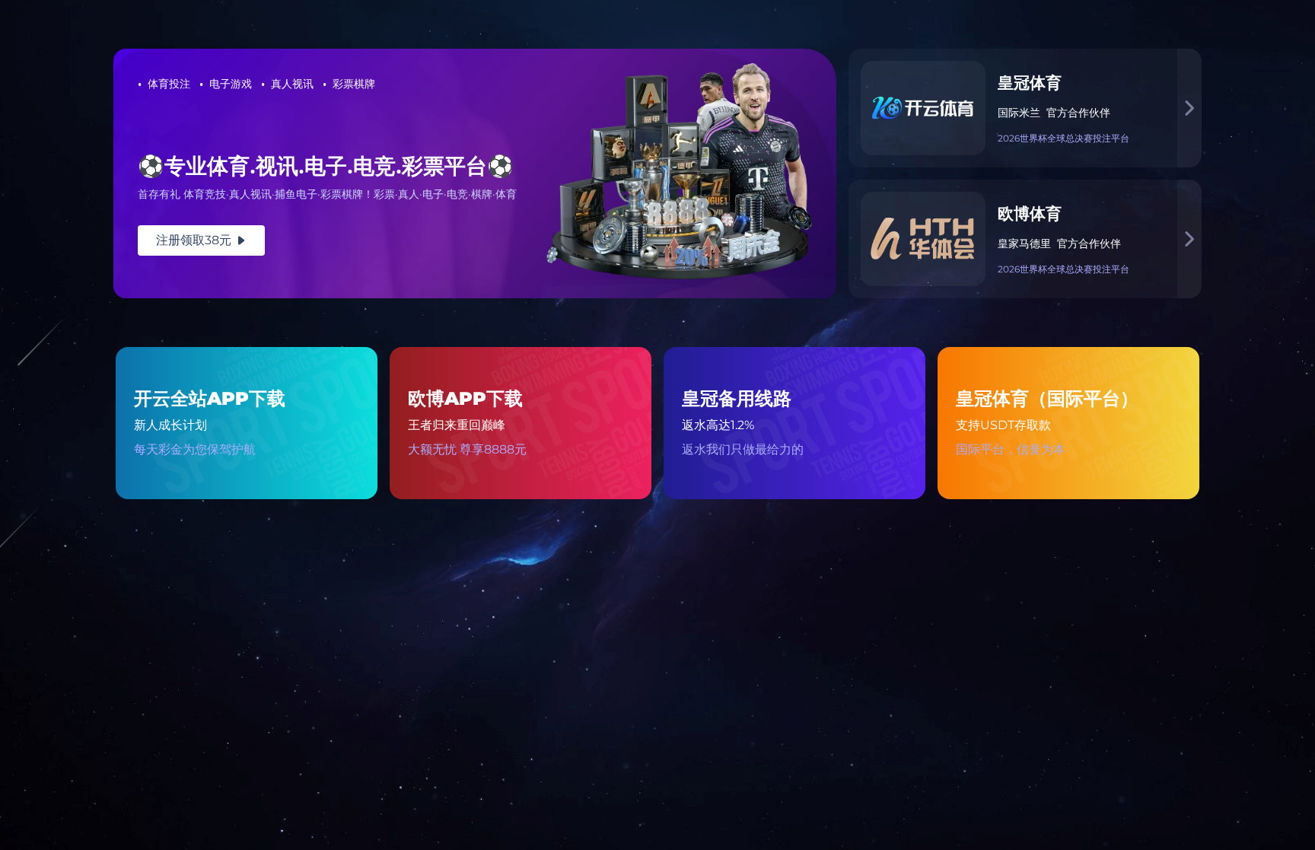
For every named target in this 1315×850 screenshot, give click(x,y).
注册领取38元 (201, 240)
